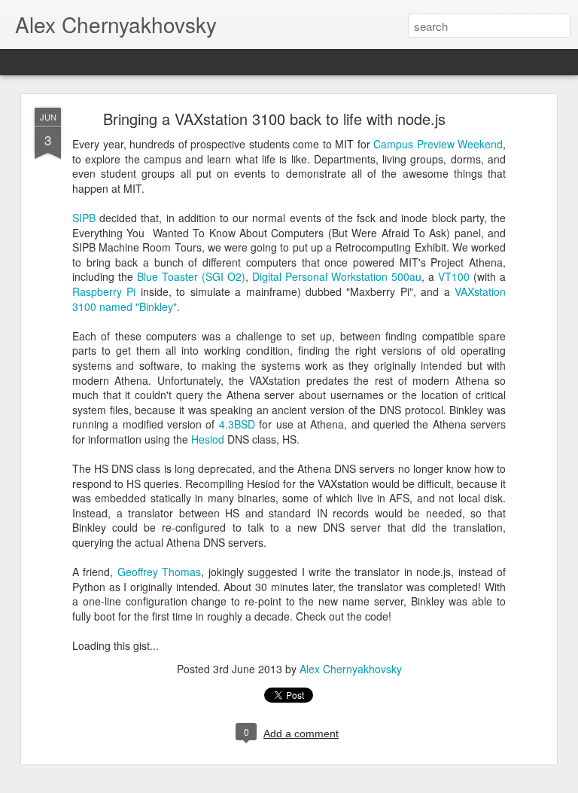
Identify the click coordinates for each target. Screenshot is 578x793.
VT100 (454, 276)
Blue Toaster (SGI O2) (191, 276)
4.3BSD (237, 424)
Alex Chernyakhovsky (351, 668)
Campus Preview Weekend (438, 143)
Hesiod (207, 439)
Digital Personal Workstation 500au (336, 276)
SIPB (84, 217)
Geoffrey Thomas (159, 571)
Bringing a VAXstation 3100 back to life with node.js (274, 119)
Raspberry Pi (103, 291)
